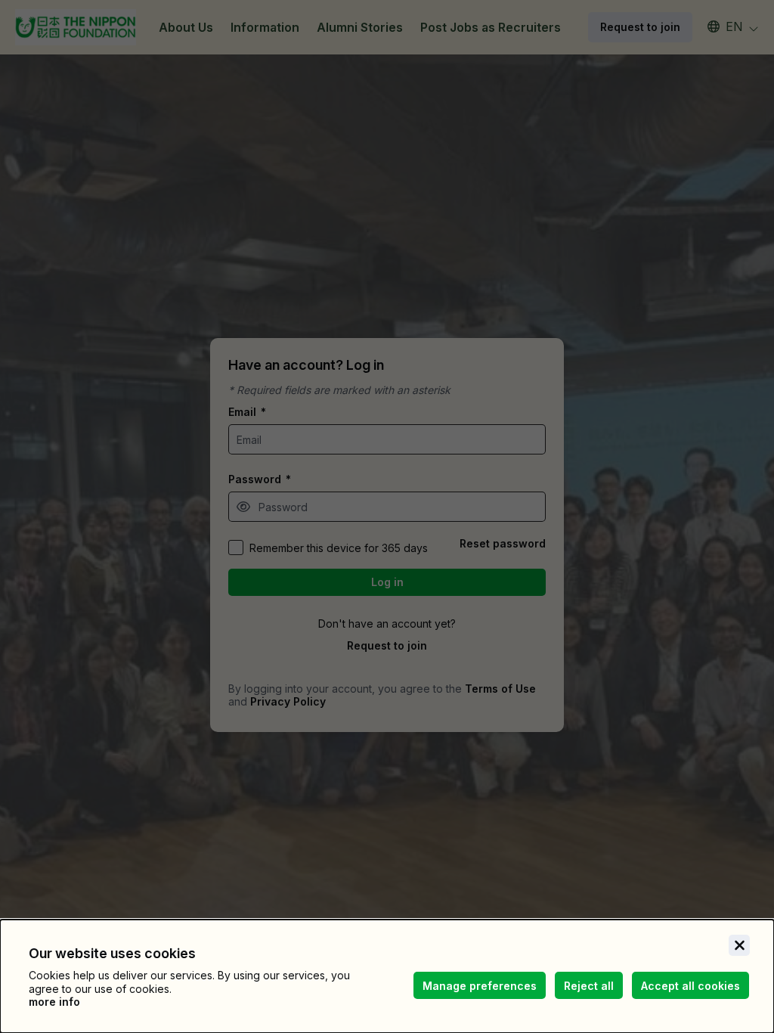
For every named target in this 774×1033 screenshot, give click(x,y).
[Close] (739, 945)
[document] (387, 976)
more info (54, 1001)
